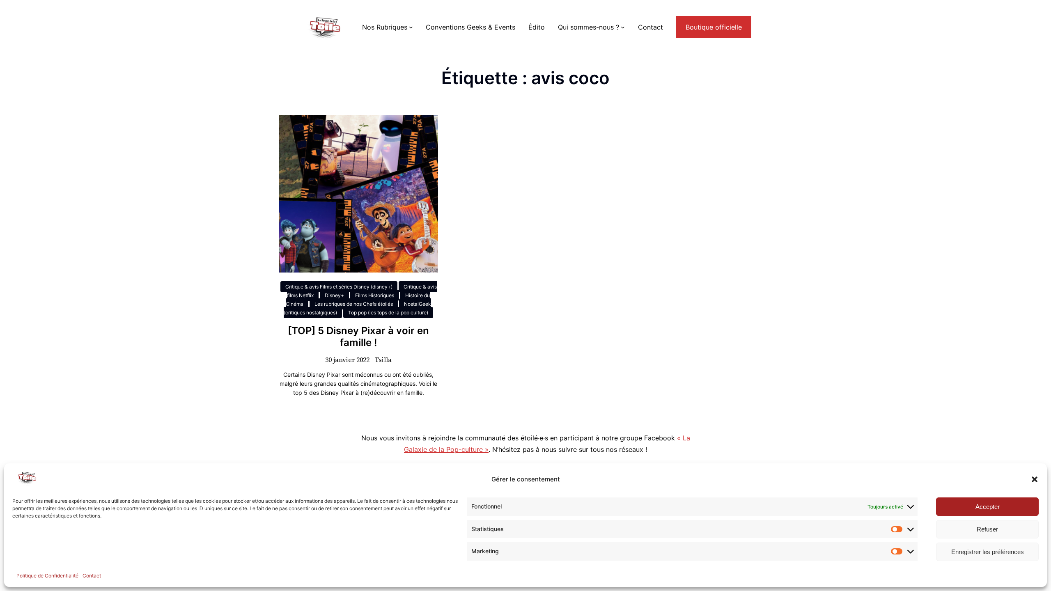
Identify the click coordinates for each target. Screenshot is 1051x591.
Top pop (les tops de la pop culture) (388, 312)
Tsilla (383, 359)
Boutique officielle (714, 27)
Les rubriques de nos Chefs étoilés (353, 304)
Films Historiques (374, 295)
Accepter (987, 506)
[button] (1034, 479)
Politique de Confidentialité (47, 576)
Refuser (987, 529)
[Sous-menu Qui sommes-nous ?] (623, 27)
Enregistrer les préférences (987, 551)
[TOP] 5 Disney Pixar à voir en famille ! (358, 336)
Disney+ (334, 295)
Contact (92, 576)
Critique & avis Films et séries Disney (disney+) (338, 287)
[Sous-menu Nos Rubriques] (411, 27)
